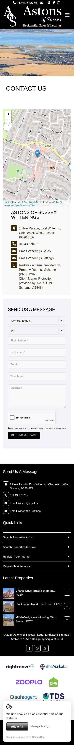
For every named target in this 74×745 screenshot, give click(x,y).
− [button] (8, 119)
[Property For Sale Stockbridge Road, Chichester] (8, 606)
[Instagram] (58, 3)
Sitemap (64, 634)
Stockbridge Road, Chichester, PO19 (38, 604)
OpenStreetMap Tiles (25, 205)
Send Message (26, 435)
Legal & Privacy (46, 634)
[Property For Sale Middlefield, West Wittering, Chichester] (8, 619)
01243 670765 (26, 3)
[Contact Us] (49, 3)
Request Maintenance (16, 566)
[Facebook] (54, 3)
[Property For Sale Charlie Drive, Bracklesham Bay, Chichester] (8, 593)
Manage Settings (40, 726)
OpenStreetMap (31, 202)
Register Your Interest (16, 556)
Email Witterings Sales (35, 251)
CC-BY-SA (57, 202)
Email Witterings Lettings (36, 258)
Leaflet (7, 202)
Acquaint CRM (54, 638)
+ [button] (8, 114)
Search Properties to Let (18, 537)
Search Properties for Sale (19, 547)
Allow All (17, 726)
